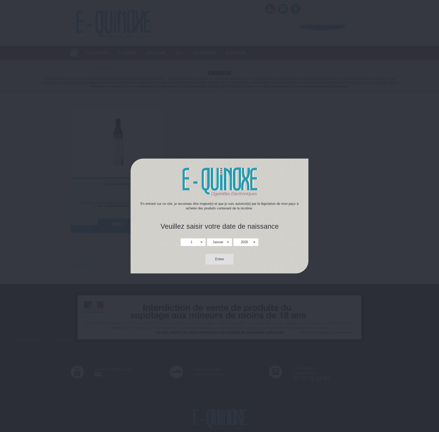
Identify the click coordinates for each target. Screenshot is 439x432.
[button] (193, 242)
